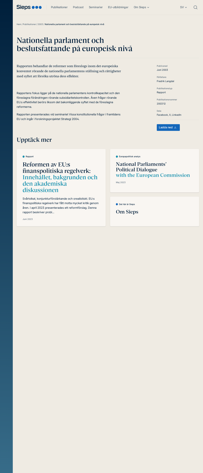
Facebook (162, 114)
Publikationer (59, 7)
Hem (19, 24)
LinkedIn (176, 114)
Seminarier (96, 7)
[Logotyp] (29, 7)
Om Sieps (140, 7)
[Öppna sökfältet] (195, 7)
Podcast (78, 7)
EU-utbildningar (118, 7)
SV (182, 7)
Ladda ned (166, 127)
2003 (40, 24)
